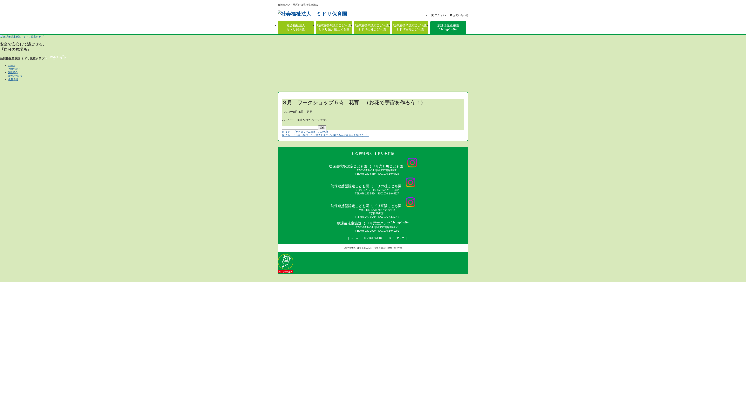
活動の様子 (14, 68)
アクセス (439, 15)
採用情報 (13, 79)
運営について (15, 75)
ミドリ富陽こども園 (410, 27)
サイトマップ (396, 238)
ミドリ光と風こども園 (334, 27)
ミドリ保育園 (296, 27)
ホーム (11, 65)
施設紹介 (13, 72)
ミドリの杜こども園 (372, 27)
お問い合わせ (460, 15)
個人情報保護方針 (373, 238)
